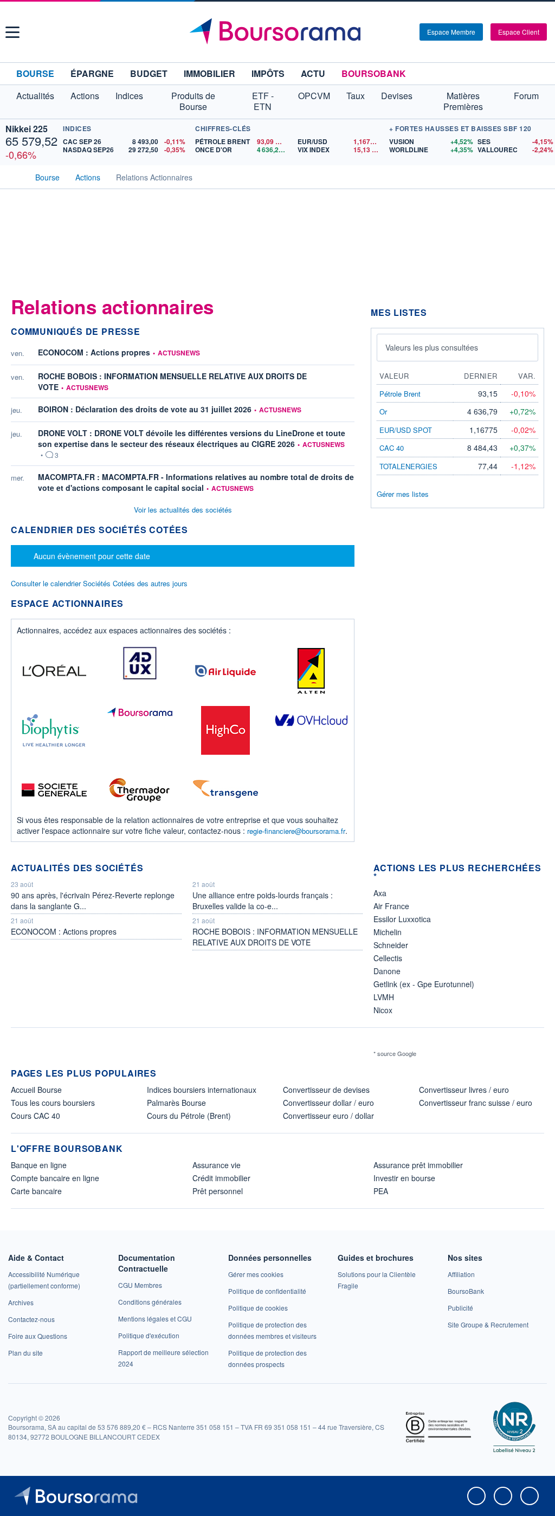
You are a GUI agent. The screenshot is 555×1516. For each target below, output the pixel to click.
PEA (380, 1190)
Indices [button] (129, 95)
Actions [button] (84, 95)
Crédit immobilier (221, 1177)
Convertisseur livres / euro (464, 1089)
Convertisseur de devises (326, 1089)
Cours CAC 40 (35, 1115)
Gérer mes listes (403, 494)
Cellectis (387, 958)
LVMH (383, 997)
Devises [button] (396, 95)
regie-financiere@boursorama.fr (296, 831)
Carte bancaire (36, 1190)
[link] (21, 1302)
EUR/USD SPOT (405, 430)
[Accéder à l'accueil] (15, 176)
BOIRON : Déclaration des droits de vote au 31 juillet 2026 (144, 409)
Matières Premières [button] (463, 101)
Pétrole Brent (400, 393)
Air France (391, 905)
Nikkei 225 (26, 128)
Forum (526, 95)
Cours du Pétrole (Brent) (189, 1115)
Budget (148, 73)
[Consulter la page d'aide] (407, 32)
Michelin (387, 932)
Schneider (390, 945)
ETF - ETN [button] (263, 101)
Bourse (35, 73)
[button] (12, 32)
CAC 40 (391, 448)
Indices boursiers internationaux (201, 1089)
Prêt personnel (217, 1190)
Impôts (268, 73)
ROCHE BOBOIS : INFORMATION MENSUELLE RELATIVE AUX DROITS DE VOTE (172, 381)
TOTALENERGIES (408, 466)
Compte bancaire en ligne (55, 1177)
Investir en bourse (404, 1177)
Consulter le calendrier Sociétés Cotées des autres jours (99, 583)
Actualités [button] (35, 95)
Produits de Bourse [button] (193, 101)
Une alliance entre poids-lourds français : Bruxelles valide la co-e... (262, 900)
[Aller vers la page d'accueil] (279, 32)
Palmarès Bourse (176, 1102)
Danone (387, 971)
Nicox (382, 1010)
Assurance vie (216, 1164)
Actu (313, 73)
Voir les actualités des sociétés (183, 509)
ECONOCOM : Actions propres (94, 352)
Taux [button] (355, 95)
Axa (379, 892)
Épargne (92, 73)
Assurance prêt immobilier (418, 1164)
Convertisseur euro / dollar (328, 1115)
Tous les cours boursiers (53, 1102)
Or (383, 411)
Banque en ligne (39, 1164)
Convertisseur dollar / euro (328, 1102)
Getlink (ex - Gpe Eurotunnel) (423, 984)
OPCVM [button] (314, 95)
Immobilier (209, 73)
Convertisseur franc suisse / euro (475, 1102)
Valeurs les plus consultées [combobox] (431, 347)
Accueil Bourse (36, 1089)
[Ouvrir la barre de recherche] (393, 32)
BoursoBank (373, 73)
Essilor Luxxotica (402, 919)
